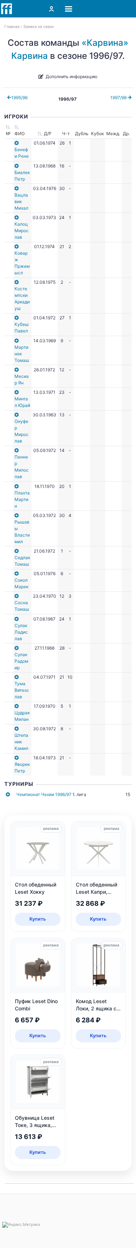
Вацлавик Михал (21, 201)
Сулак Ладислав (21, 632)
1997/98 (119, 97)
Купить (37, 919)
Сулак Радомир (21, 661)
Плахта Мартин (22, 499)
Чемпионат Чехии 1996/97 (43, 794)
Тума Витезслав (22, 690)
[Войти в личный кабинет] (51, 8)
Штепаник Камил (21, 741)
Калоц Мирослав (22, 230)
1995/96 (19, 97)
